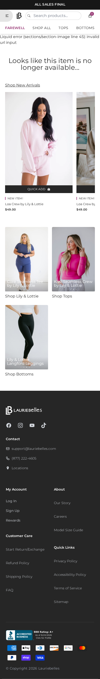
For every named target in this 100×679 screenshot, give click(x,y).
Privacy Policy (65, 561)
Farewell (15, 28)
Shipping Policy (19, 576)
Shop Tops (62, 296)
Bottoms (85, 28)
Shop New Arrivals (22, 85)
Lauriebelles (48, 668)
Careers (60, 516)
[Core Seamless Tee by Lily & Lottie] (26, 259)
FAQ (9, 590)
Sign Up (12, 510)
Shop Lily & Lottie (22, 296)
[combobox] (53, 16)
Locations (20, 468)
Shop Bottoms (19, 374)
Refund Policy (17, 563)
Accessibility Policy (70, 574)
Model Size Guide (68, 530)
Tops (63, 28)
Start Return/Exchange (25, 549)
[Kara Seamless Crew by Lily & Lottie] (73, 259)
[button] (90, 16)
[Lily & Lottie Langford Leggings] (26, 337)
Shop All (42, 28)
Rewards (13, 520)
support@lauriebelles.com (34, 448)
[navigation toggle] (9, 16)
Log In (11, 501)
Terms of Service (68, 588)
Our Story (62, 503)
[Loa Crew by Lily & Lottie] (39, 142)
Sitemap (61, 602)
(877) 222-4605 (24, 458)
